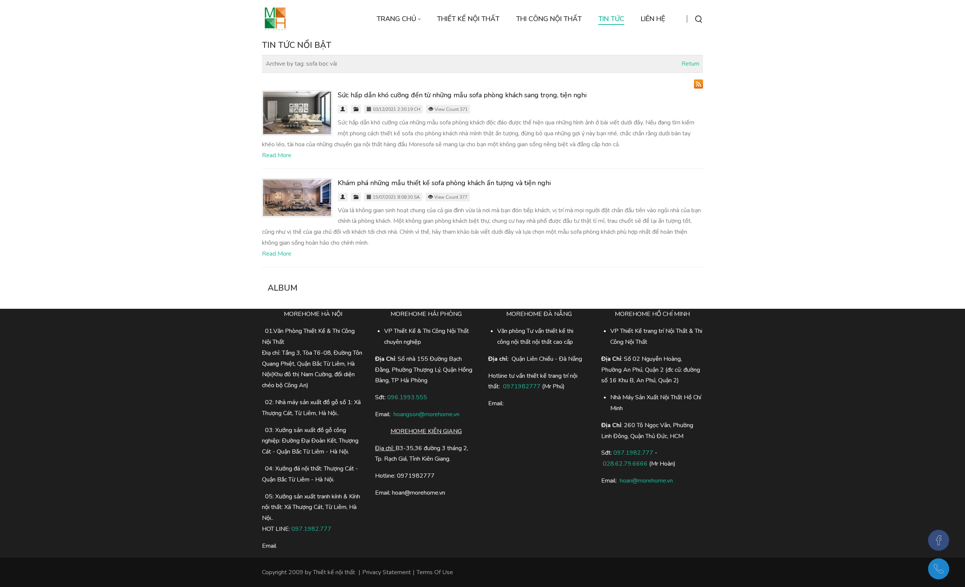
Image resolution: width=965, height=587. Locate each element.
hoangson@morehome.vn (427, 414)
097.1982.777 (311, 529)
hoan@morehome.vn (646, 481)
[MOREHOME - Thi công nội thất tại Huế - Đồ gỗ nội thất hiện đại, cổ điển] (275, 19)
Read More (276, 155)
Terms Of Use (435, 572)
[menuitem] (398, 19)
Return (690, 64)
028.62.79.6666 (625, 464)
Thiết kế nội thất (334, 572)
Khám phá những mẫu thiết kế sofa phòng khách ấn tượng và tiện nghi (444, 182)
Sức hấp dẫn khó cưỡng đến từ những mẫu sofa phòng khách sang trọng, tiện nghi (462, 95)
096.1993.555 (407, 397)
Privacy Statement (386, 572)
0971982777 (522, 386)
